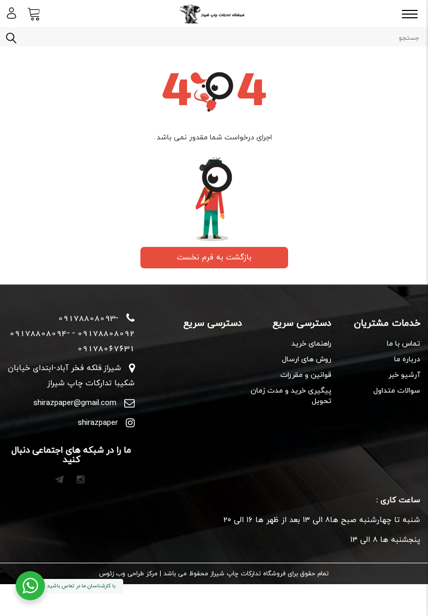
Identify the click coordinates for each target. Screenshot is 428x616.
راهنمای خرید (311, 344)
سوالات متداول (396, 391)
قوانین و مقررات (305, 375)
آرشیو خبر (404, 375)
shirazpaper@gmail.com (74, 403)
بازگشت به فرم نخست (214, 257)
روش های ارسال (306, 359)
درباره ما (407, 359)
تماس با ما (403, 344)
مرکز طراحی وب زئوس (128, 574)
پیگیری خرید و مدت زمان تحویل (291, 396)
